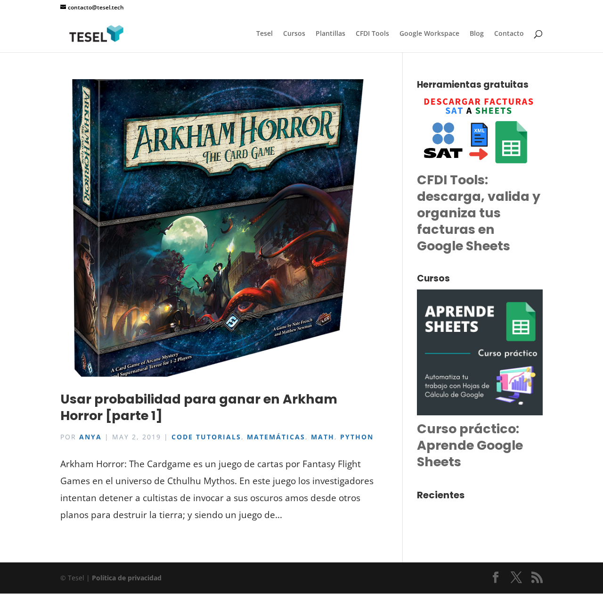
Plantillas (330, 34)
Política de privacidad (127, 577)
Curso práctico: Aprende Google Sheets (470, 445)
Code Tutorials (206, 436)
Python (357, 436)
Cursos (294, 34)
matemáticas (276, 436)
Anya (90, 436)
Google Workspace (429, 34)
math (322, 436)
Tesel (264, 34)
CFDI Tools (372, 34)
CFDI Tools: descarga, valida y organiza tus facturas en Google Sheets (478, 213)
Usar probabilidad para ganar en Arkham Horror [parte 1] (198, 407)
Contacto (509, 34)
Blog (477, 34)
